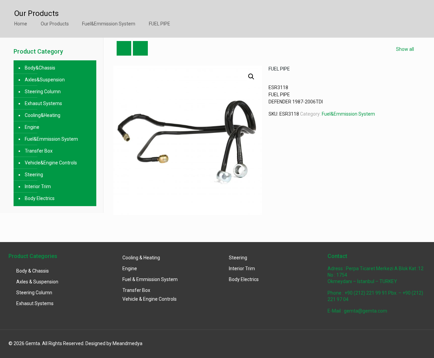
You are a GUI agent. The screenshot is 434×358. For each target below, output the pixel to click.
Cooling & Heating (141, 257)
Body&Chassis (40, 68)
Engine (32, 127)
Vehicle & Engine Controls (149, 299)
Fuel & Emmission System (150, 279)
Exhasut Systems (43, 103)
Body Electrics (40, 198)
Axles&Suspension (45, 79)
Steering (34, 174)
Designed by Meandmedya (113, 343)
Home (20, 23)
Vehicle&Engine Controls (51, 162)
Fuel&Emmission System (108, 23)
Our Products (55, 23)
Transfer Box (39, 151)
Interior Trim (38, 186)
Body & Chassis (32, 271)
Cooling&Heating (42, 115)
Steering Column (43, 91)
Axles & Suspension (37, 281)
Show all (405, 49)
